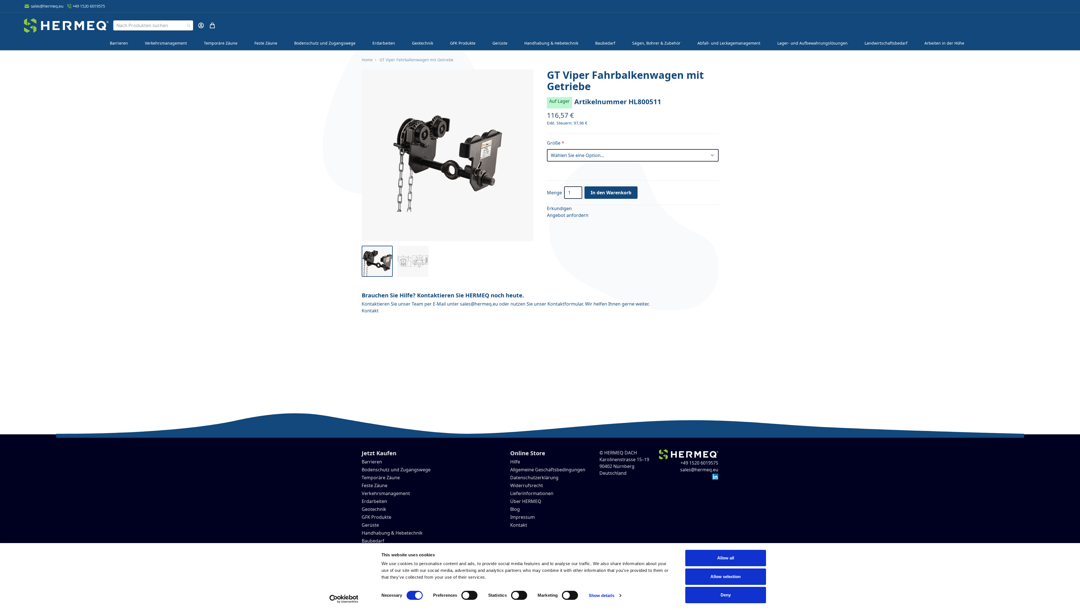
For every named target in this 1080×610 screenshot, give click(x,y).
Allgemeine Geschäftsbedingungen (547, 470)
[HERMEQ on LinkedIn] (715, 476)
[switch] (469, 595)
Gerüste (499, 43)
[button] (447, 155)
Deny (726, 594)
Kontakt (370, 311)
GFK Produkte (462, 43)
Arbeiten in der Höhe (944, 43)
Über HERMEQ (525, 501)
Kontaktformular (565, 304)
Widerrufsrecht (526, 485)
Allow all (725, 557)
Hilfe (515, 462)
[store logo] (66, 25)
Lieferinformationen (531, 493)
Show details (601, 595)
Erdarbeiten (383, 43)
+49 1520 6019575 (89, 6)
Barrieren (119, 43)
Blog (515, 509)
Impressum (522, 517)
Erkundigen (559, 208)
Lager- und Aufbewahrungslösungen (812, 43)
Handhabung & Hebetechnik (551, 43)
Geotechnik (422, 43)
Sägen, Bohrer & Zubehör (656, 43)
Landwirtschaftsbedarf (886, 43)
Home (367, 59)
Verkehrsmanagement (166, 43)
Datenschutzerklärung (534, 477)
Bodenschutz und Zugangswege (324, 43)
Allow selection (725, 576)
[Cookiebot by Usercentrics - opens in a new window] (343, 599)
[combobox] (153, 25)
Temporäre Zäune (220, 43)
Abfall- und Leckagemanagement (728, 43)
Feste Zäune (265, 43)
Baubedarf (605, 43)
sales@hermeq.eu (47, 6)
